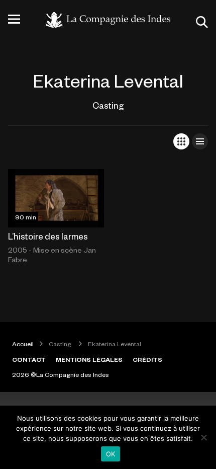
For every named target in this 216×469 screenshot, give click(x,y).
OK (111, 454)
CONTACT (29, 359)
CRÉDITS (147, 359)
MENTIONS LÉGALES (89, 359)
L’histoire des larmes (48, 236)
